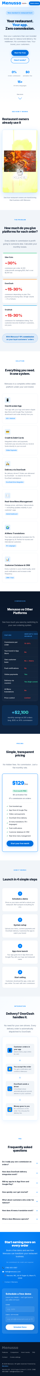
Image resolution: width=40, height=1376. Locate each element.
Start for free (20, 53)
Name (8, 1305)
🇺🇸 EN (24, 3)
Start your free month (20, 843)
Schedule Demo (20, 1327)
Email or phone (12, 1315)
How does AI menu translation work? (17, 1210)
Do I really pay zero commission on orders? (16, 1163)
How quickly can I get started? (15, 1192)
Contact (4, 1357)
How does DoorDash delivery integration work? (14, 1173)
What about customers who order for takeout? (18, 1201)
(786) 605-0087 (11, 1268)
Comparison (14, 1352)
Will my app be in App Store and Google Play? (15, 1182)
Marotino (5, 1366)
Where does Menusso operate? (15, 1219)
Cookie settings (15, 1357)
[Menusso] (10, 1348)
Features (5, 1352)
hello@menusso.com (13, 1272)
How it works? (20, 60)
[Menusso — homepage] (11, 3)
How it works (25, 1352)
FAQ (33, 1352)
